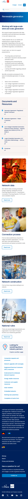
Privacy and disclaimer (8, 461)
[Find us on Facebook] (3, 495)
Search (4, 458)
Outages (14, 5)
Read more (7, 200)
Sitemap (4, 456)
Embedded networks (10, 391)
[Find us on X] (7, 495)
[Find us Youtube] (12, 495)
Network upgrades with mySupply (13, 364)
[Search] (4, 9)
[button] (24, 5)
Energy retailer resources (11, 378)
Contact (20, 5)
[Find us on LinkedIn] (17, 495)
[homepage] (7, 1)
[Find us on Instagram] (21, 495)
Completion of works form (11, 398)
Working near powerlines (11, 394)
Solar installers (8, 387)
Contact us (14, 475)
